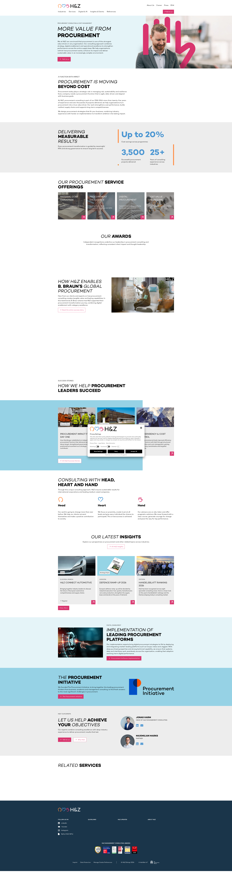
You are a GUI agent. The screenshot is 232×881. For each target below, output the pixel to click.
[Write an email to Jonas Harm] (141, 725)
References (111, 12)
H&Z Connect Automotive (76, 582)
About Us (150, 5)
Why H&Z (81, 740)
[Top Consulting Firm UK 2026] (98, 850)
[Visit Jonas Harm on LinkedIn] (137, 725)
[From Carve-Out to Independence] (116, 417)
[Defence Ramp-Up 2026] (116, 566)
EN (172, 5)
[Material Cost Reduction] (83, 217)
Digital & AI (82, 12)
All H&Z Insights (117, 546)
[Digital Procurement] (142, 217)
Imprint (75, 862)
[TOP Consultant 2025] (134, 850)
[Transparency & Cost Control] (155, 417)
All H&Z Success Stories (71, 461)
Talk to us (65, 59)
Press (166, 5)
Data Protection (85, 862)
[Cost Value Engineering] (172, 217)
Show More (64, 608)
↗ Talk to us (168, 12)
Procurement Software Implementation (125, 658)
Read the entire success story (73, 310)
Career (159, 5)
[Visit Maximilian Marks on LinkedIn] (137, 744)
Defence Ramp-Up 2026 (112, 582)
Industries (62, 12)
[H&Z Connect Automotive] (76, 566)
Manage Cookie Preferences (103, 862)
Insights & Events (97, 12)
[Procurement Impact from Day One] (76, 417)
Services (72, 12)
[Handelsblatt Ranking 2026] (155, 566)
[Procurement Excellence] (113, 217)
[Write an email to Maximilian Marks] (141, 744)
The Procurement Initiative (72, 696)
